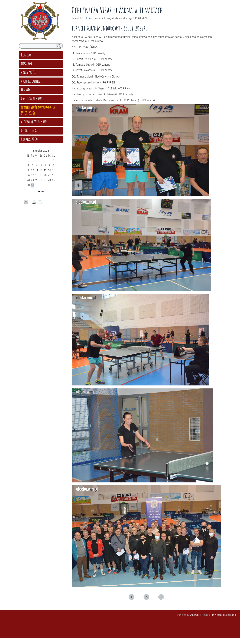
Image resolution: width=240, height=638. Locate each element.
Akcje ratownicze (31, 81)
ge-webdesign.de (220, 614)
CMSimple (194, 614)
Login (233, 614)
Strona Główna (93, 18)
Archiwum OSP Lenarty (34, 121)
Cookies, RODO (29, 139)
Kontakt (26, 55)
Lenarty (25, 89)
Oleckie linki (29, 130)
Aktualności (28, 72)
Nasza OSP (26, 63)
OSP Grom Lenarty (31, 98)
